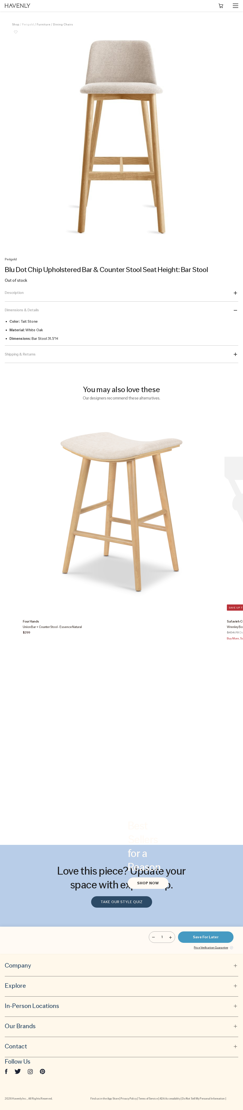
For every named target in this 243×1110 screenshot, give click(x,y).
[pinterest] (42, 1071)
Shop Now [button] (148, 883)
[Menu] (233, 5)
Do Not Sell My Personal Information (203, 1098)
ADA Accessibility (169, 1098)
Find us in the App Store (104, 1098)
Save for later (205, 937)
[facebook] (6, 1071)
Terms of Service (148, 1098)
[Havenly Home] (17, 6)
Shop (15, 24)
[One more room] (170, 937)
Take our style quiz (122, 902)
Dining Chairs (63, 24)
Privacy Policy (128, 1098)
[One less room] (153, 937)
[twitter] (17, 1071)
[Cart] (221, 5)
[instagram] (30, 1071)
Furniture (43, 24)
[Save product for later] (15, 34)
